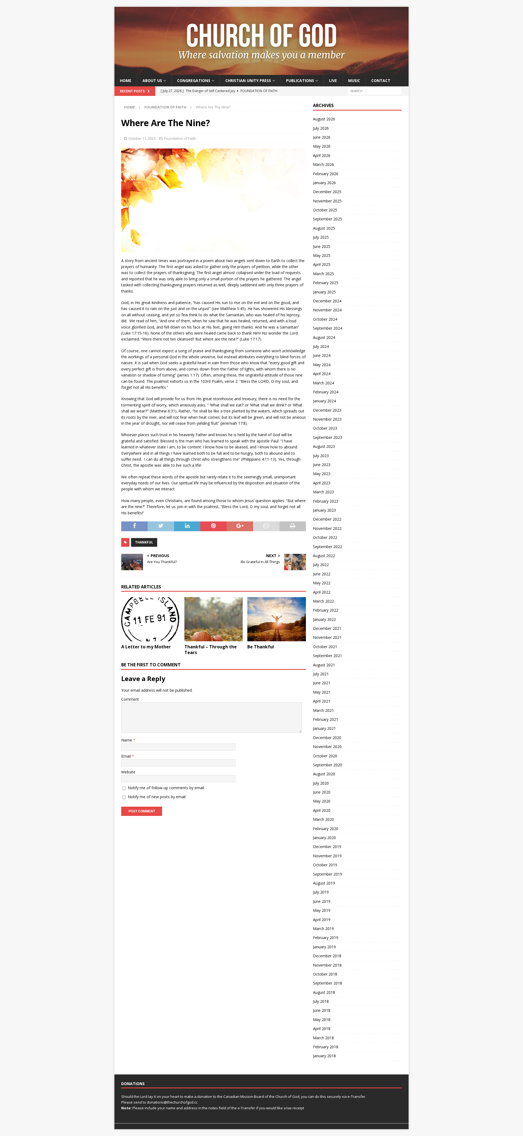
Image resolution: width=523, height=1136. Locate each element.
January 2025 (324, 291)
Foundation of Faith (180, 138)
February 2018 (325, 1046)
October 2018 (325, 974)
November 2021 (327, 637)
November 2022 (327, 528)
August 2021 (324, 664)
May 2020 (321, 801)
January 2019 (324, 946)
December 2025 (327, 191)
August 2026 (324, 119)
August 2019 (324, 883)
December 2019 (327, 846)
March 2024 (323, 382)
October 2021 (325, 646)
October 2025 (325, 209)
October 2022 (325, 537)
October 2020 (325, 755)
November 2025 (327, 200)
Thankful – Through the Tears (210, 649)
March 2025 (323, 273)
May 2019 (321, 910)
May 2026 (321, 146)
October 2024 (325, 319)
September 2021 (327, 655)
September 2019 (327, 874)
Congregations (193, 80)
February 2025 (325, 282)
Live (333, 80)
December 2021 (327, 628)
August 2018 (324, 992)
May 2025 (321, 255)
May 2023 (321, 473)
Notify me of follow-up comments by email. (166, 787)
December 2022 (327, 519)
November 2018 (327, 965)
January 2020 (324, 837)
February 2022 (325, 610)
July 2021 (321, 673)
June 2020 (321, 792)
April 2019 (321, 919)
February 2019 (325, 937)
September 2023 (327, 437)
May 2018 (321, 1019)
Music (354, 80)
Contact (380, 80)
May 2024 (321, 364)
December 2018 (327, 955)
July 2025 (321, 237)
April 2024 (321, 373)
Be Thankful (260, 647)
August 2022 (324, 555)
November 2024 (327, 309)
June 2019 (321, 901)
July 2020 (321, 783)
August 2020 (324, 773)
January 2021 (324, 728)
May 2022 (321, 582)
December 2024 (327, 300)
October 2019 (325, 864)
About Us (152, 80)
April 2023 (321, 482)
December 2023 (327, 410)
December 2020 (327, 737)
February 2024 (325, 391)
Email (126, 756)
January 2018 (324, 1055)
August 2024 (324, 337)
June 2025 (321, 246)
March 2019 (323, 928)
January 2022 (324, 619)
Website (128, 771)
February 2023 (325, 501)
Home (125, 80)
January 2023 (324, 510)
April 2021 (321, 701)
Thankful (144, 542)
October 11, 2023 (142, 138)
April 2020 (321, 810)
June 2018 (321, 1010)
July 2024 (321, 346)
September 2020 (327, 764)
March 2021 (323, 710)
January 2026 (324, 182)
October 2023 (325, 428)
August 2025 (324, 228)
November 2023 (327, 419)
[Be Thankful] (276, 619)
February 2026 (325, 173)
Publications (300, 80)
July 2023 (321, 455)
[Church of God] (261, 71)
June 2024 (321, 355)
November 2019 (327, 855)
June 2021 (321, 682)
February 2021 (325, 719)
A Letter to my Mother (146, 647)
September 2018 (327, 983)
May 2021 (321, 692)
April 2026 (321, 155)
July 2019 (321, 892)
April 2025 (321, 264)
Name (127, 740)
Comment (130, 699)
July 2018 (321, 1001)
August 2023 (324, 446)
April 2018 (321, 1028)
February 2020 (325, 828)
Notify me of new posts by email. (157, 796)
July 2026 (321, 128)
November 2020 (327, 746)
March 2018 (323, 1037)
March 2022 (323, 601)
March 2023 (323, 491)
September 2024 (327, 328)
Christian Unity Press (248, 80)
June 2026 (321, 137)
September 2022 (327, 546)
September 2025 (327, 218)
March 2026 (323, 164)
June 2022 (321, 573)
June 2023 (321, 464)
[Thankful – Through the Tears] (213, 619)
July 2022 (321, 564)
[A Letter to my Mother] (150, 619)
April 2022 (321, 592)
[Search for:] (374, 90)
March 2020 (323, 819)
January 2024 (324, 400)
